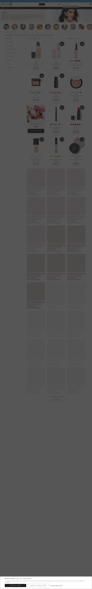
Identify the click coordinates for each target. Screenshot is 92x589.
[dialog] (46, 582)
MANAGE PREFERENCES (56, 585)
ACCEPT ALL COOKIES (15, 585)
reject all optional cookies (38, 585)
